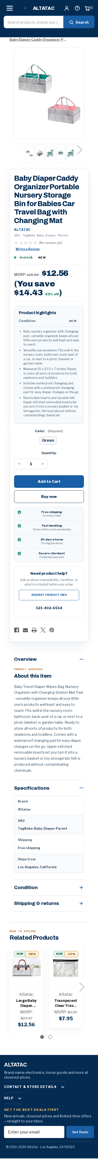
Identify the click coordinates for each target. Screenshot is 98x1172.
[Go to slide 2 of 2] (50, 1037)
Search (82, 22)
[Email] (25, 630)
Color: (49, 431)
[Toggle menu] (10, 8)
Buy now (49, 496)
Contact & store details (30, 1087)
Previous (19, 149)
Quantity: (49, 453)
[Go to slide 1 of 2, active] (42, 1037)
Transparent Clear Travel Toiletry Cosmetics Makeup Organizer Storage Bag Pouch (65, 1003)
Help (9, 1098)
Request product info (49, 595)
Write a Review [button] (28, 249)
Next (79, 149)
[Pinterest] (51, 630)
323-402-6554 (49, 608)
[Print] (34, 630)
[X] (42, 630)
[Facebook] (16, 630)
